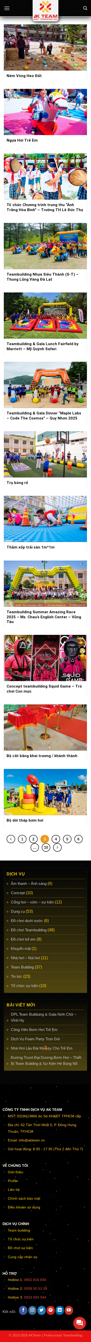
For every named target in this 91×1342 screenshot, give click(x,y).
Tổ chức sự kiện (24, 986)
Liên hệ (14, 1190)
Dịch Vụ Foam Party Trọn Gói (35, 1039)
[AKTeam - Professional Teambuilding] (45, 10)
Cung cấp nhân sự (22, 1257)
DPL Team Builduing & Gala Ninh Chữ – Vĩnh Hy (43, 1017)
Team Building (22, 967)
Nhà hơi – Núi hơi (25, 958)
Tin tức (16, 976)
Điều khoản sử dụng (24, 1207)
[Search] (85, 8)
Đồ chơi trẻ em (23, 939)
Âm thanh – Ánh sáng (29, 883)
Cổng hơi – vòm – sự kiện (32, 902)
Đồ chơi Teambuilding (29, 930)
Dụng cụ (18, 911)
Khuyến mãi (21, 948)
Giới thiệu (15, 1172)
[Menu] (7, 8)
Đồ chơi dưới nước (27, 921)
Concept (18, 893)
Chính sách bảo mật (24, 1198)
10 (46, 847)
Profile (13, 1181)
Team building (19, 1230)
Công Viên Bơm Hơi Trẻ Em (34, 1029)
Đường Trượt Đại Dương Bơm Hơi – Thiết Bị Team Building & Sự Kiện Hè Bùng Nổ (46, 1060)
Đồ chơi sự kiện (20, 1248)
